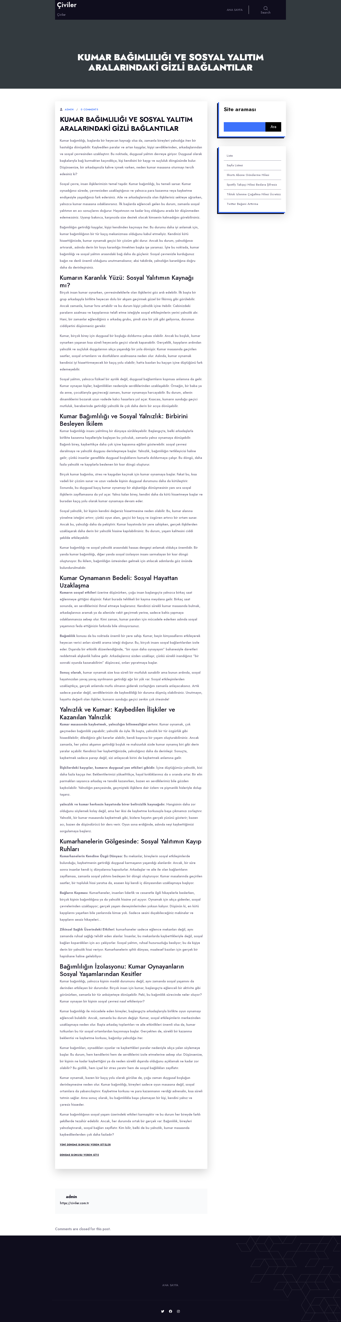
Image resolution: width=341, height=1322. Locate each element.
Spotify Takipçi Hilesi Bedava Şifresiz (252, 184)
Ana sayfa (235, 10)
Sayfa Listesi (235, 165)
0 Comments (89, 109)
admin (69, 109)
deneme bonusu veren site (79, 1155)
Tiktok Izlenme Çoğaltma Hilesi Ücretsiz (254, 194)
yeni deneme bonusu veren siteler (85, 1144)
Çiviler (67, 5)
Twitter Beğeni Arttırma (242, 204)
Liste (230, 155)
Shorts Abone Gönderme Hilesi (248, 175)
